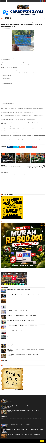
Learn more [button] (36, 440)
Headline (5, 22)
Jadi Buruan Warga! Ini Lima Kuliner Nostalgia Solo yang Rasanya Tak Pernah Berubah (22, 354)
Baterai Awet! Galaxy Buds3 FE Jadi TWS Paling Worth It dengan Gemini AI (22, 315)
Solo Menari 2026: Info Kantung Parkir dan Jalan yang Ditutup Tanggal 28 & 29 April (37, 159)
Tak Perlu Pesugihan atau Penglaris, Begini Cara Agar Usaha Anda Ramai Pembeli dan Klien (23, 344)
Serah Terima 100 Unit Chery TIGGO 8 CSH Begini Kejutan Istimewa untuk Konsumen (24, 330)
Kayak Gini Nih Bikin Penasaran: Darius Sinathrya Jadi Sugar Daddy (20, 320)
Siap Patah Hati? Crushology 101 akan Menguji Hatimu (17, 310)
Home (2, 18)
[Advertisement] (23, 93)
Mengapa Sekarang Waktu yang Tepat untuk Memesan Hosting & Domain (22, 325)
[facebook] (40, 1)
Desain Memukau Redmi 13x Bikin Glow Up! (15, 305)
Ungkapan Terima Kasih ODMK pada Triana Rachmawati (18, 289)
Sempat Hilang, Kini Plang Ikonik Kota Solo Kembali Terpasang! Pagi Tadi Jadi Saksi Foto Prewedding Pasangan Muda (8, 158)
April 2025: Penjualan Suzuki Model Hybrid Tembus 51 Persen (19, 336)
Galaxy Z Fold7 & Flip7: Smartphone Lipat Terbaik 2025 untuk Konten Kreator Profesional (25, 294)
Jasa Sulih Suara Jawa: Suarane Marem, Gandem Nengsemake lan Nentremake (23, 300)
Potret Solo (10, 22)
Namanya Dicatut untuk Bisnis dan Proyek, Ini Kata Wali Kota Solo (23, 159)
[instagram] (42, 1)
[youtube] (44, 1)
